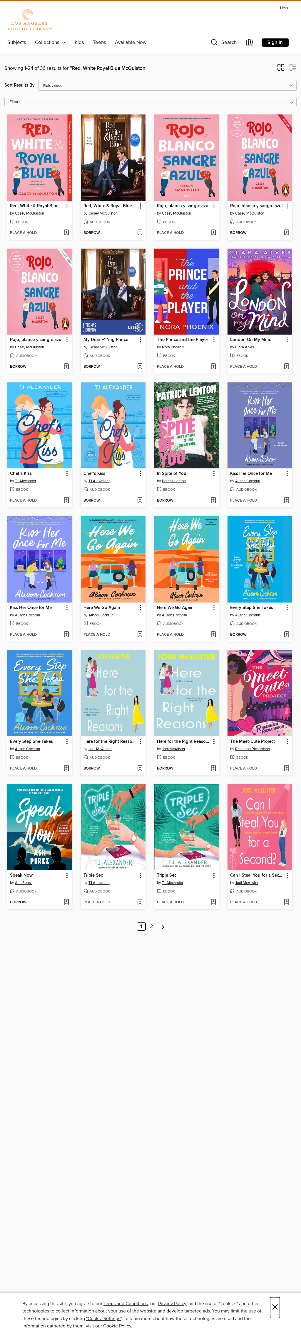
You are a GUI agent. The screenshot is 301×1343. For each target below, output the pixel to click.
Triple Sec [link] (93, 875)
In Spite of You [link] (171, 473)
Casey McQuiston (29, 213)
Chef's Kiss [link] (21, 473)
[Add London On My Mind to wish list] (286, 367)
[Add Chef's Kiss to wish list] (66, 501)
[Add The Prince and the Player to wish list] (213, 367)
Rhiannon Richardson (252, 749)
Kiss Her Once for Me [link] (251, 473)
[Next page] (163, 926)
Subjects (16, 42)
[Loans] (250, 43)
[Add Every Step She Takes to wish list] (286, 635)
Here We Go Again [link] (101, 607)
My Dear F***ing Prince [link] (105, 340)
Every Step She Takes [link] (251, 607)
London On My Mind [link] (251, 340)
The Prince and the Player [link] (182, 340)
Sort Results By (19, 85)
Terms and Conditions (125, 1304)
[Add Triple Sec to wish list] (139, 902)
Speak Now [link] (21, 875)
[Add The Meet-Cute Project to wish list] (286, 768)
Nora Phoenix (173, 347)
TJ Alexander (25, 481)
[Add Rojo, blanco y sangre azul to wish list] (213, 233)
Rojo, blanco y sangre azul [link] (183, 206)
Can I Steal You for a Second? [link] (257, 875)
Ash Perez (23, 882)
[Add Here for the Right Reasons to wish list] (139, 768)
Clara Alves (244, 347)
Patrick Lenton (174, 481)
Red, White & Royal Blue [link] (34, 206)
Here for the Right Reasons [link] (110, 741)
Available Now (130, 42)
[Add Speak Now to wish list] (66, 902)
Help (284, 8)
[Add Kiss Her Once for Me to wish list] (286, 501)
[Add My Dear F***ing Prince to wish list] (139, 367)
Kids (79, 42)
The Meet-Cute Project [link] (252, 741)
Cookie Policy (117, 1326)
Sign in (275, 42)
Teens (99, 42)
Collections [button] (48, 42)
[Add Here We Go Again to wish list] (139, 635)
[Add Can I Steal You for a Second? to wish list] (286, 902)
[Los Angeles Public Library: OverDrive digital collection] (30, 20)
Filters (15, 101)
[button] (223, 43)
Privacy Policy (172, 1304)
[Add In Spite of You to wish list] (213, 501)
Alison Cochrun (247, 481)
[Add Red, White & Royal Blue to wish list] (66, 233)
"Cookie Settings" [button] (103, 1319)
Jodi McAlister (100, 749)
